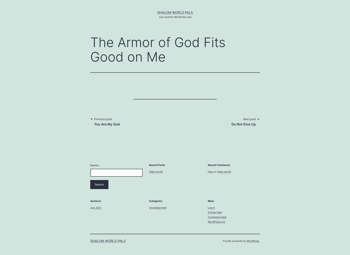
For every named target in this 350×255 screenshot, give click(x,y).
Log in (211, 207)
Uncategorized (157, 207)
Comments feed (217, 217)
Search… (95, 165)
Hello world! (156, 171)
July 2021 (95, 207)
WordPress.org (216, 221)
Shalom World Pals (175, 13)
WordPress (253, 241)
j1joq (210, 171)
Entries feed (215, 212)
